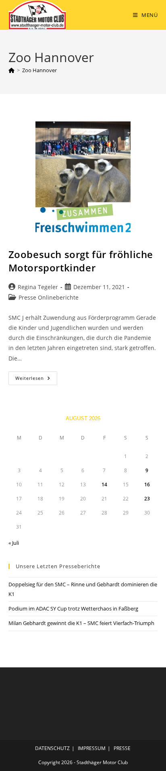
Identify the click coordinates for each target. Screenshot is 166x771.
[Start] (11, 70)
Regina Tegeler (38, 287)
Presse (122, 748)
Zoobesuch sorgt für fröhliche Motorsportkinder (80, 261)
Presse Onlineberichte (49, 297)
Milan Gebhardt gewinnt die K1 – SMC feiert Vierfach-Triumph (81, 623)
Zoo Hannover (39, 70)
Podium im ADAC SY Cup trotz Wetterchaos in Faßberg (73, 608)
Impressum (92, 748)
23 (147, 498)
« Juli (13, 542)
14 (104, 484)
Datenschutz (52, 748)
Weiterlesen (36, 379)
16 (147, 484)
